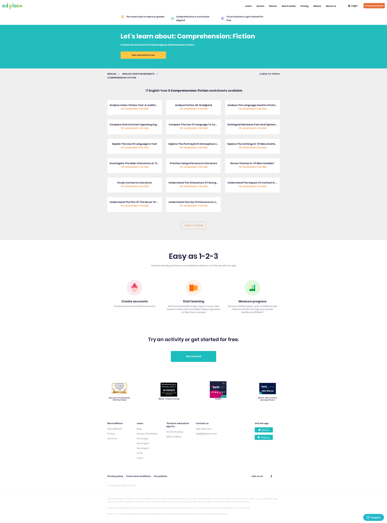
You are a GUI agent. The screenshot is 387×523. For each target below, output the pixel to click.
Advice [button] (317, 6)
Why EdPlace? (114, 428)
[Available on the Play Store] (267, 438)
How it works (289, 6)
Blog (139, 428)
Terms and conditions (138, 476)
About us (331, 6)
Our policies (160, 476)
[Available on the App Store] (267, 431)
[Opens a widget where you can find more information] (373, 517)
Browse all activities (147, 433)
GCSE (139, 453)
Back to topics (194, 225)
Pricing (304, 6)
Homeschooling (174, 431)
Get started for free (143, 55)
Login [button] (354, 5)
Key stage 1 (143, 438)
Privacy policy (115, 476)
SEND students (174, 436)
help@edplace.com (206, 433)
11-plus (140, 457)
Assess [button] (260, 6)
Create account (374, 5)
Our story (112, 438)
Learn (248, 6)
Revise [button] (273, 6)
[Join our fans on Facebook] (271, 476)
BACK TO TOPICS (270, 73)
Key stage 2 (143, 443)
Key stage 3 (143, 448)
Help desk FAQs (204, 428)
